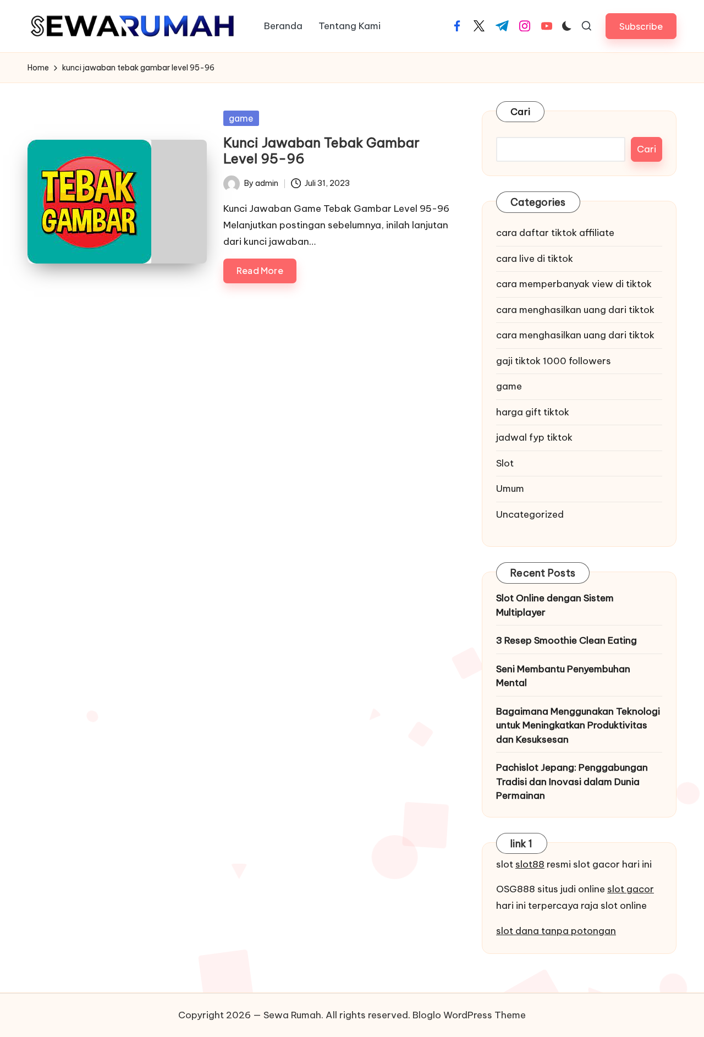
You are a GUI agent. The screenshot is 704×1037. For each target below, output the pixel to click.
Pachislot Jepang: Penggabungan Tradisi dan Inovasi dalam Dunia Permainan (572, 781)
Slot (505, 463)
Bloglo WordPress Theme (469, 1015)
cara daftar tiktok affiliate (555, 233)
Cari (520, 112)
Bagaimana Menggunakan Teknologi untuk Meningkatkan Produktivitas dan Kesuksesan (578, 725)
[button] (641, 26)
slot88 (529, 864)
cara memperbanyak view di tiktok (574, 284)
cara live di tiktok (534, 259)
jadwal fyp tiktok (534, 437)
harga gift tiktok (532, 412)
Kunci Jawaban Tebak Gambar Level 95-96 (321, 150)
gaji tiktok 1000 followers (553, 361)
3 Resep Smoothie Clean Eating (566, 640)
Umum (510, 488)
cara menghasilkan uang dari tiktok (575, 310)
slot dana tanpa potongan (556, 931)
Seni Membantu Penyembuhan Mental (563, 676)
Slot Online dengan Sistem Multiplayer (555, 605)
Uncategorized (530, 514)
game (241, 118)
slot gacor (630, 889)
